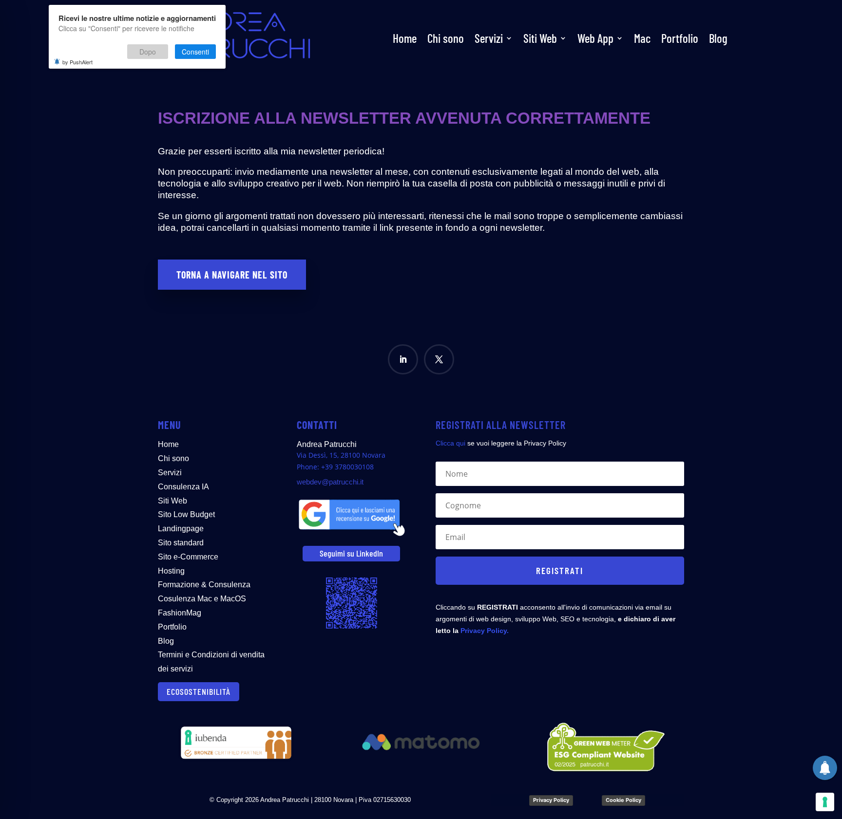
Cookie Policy (623, 800)
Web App (595, 38)
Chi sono (445, 38)
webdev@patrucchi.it (330, 482)
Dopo (147, 51)
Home (405, 38)
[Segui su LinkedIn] (403, 359)
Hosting (171, 571)
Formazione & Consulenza (204, 584)
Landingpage (181, 528)
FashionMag (179, 613)
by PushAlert (77, 62)
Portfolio (679, 38)
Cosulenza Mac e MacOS (202, 599)
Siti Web (540, 38)
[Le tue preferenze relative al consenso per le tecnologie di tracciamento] (825, 802)
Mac (642, 38)
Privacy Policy (551, 800)
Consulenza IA (183, 487)
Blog (718, 38)
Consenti (195, 51)
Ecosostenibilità (198, 691)
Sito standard (181, 543)
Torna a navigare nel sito (231, 274)
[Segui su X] (439, 359)
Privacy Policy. (484, 630)
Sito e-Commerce (188, 557)
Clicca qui (450, 443)
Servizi (489, 38)
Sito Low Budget (186, 514)
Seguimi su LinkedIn (351, 553)
